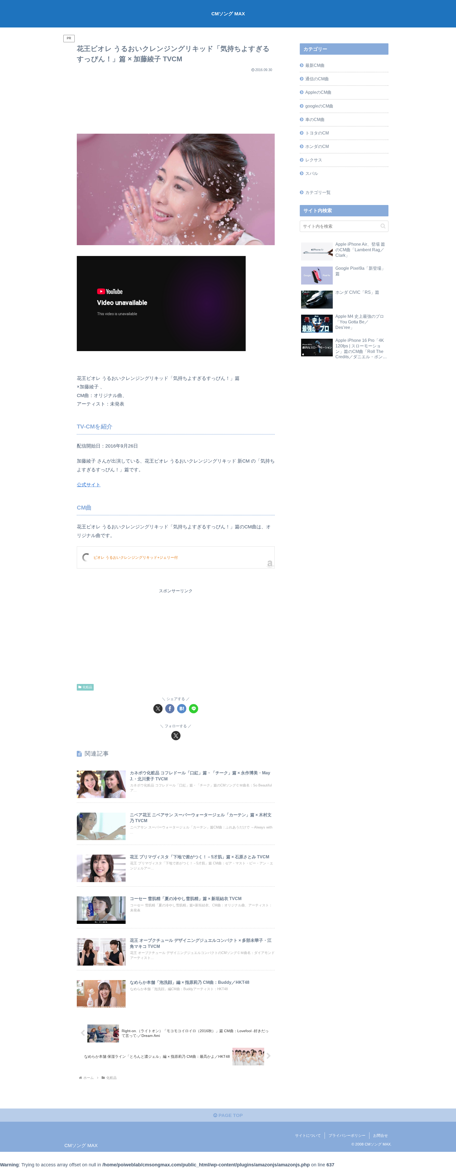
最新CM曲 (315, 65)
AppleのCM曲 (318, 92)
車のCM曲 (315, 119)
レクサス (313, 159)
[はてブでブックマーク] (181, 708)
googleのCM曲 (319, 106)
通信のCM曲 (317, 78)
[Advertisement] (176, 100)
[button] (383, 226)
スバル (311, 173)
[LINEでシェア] (193, 708)
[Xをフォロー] (175, 735)
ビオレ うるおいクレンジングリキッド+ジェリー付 (135, 557)
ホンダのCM (317, 146)
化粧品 (87, 687)
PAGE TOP (230, 1115)
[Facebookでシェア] (169, 708)
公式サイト (89, 484)
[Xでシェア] (158, 708)
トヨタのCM (317, 133)
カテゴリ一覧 (318, 192)
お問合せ (380, 1135)
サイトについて (308, 1135)
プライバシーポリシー (347, 1135)
